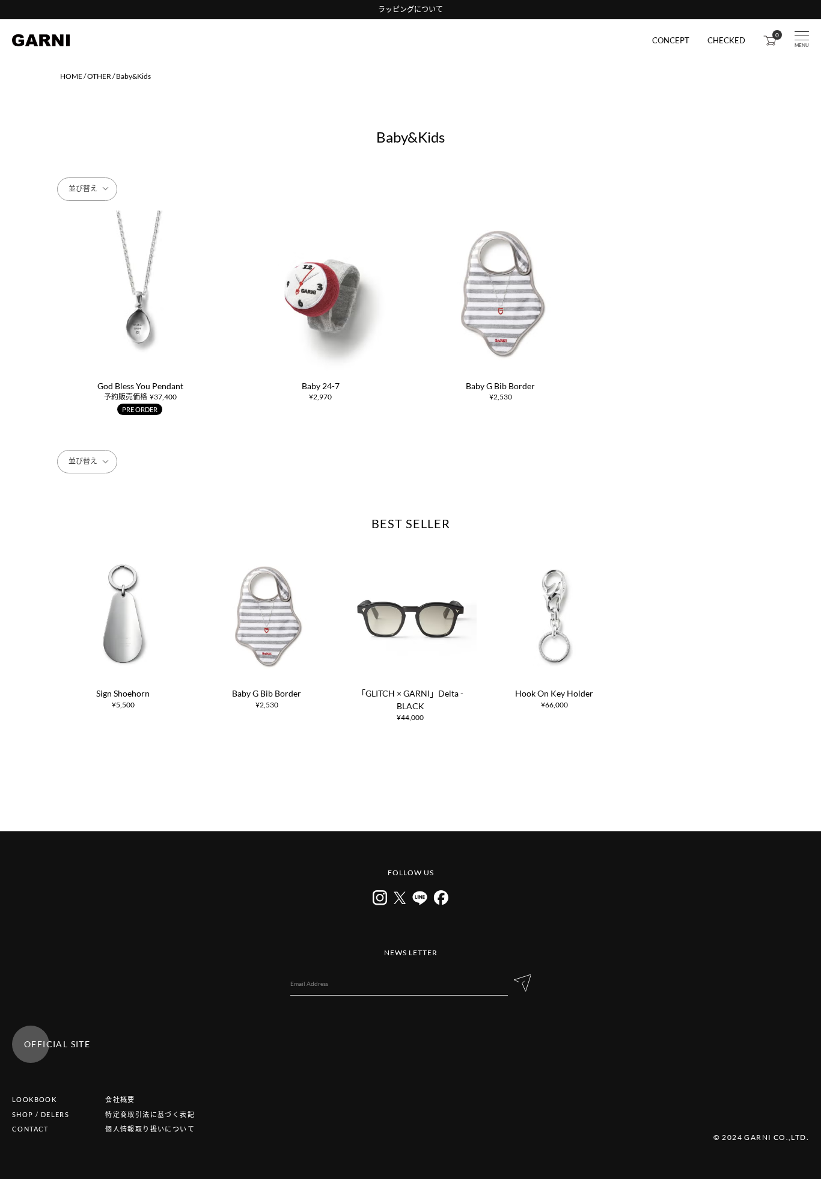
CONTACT (30, 1129)
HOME (71, 76)
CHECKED (726, 41)
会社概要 (120, 1099)
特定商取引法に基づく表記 (150, 1114)
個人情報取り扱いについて (150, 1129)
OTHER (99, 76)
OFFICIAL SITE (57, 1044)
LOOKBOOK (34, 1099)
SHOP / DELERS (40, 1114)
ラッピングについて (410, 9)
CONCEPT (670, 41)
